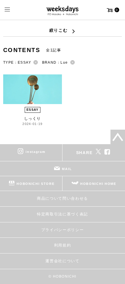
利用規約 (62, 245)
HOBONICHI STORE (35, 183)
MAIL (67, 169)
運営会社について (62, 261)
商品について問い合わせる (62, 198)
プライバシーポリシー (62, 230)
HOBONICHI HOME (98, 183)
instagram (35, 151)
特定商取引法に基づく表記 (62, 214)
